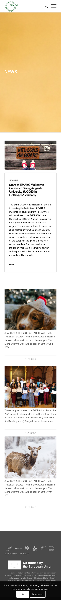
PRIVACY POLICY (11, 554)
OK (22, 594)
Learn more (37, 594)
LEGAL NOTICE (23, 554)
